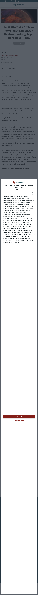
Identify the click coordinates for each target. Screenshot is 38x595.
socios (22, 190)
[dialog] (19, 386)
